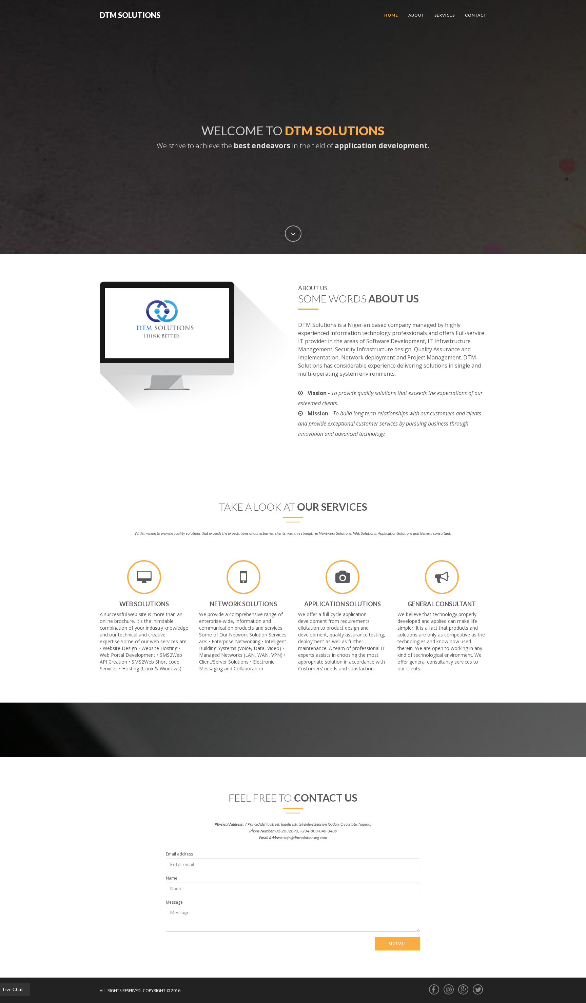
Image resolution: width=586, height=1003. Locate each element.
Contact (475, 15)
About (416, 15)
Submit (397, 943)
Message (174, 902)
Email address (179, 854)
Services (444, 15)
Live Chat (13, 989)
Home (391, 15)
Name (171, 878)
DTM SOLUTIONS (130, 15)
